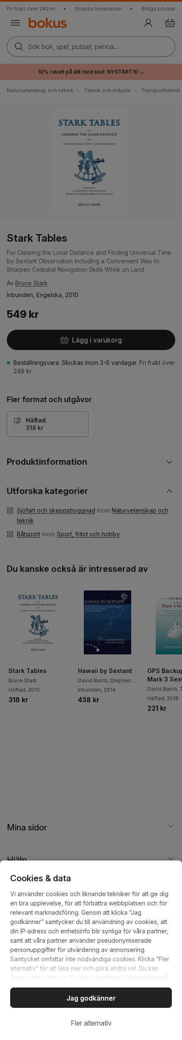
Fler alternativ (91, 1023)
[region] (91, 950)
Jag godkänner (91, 998)
